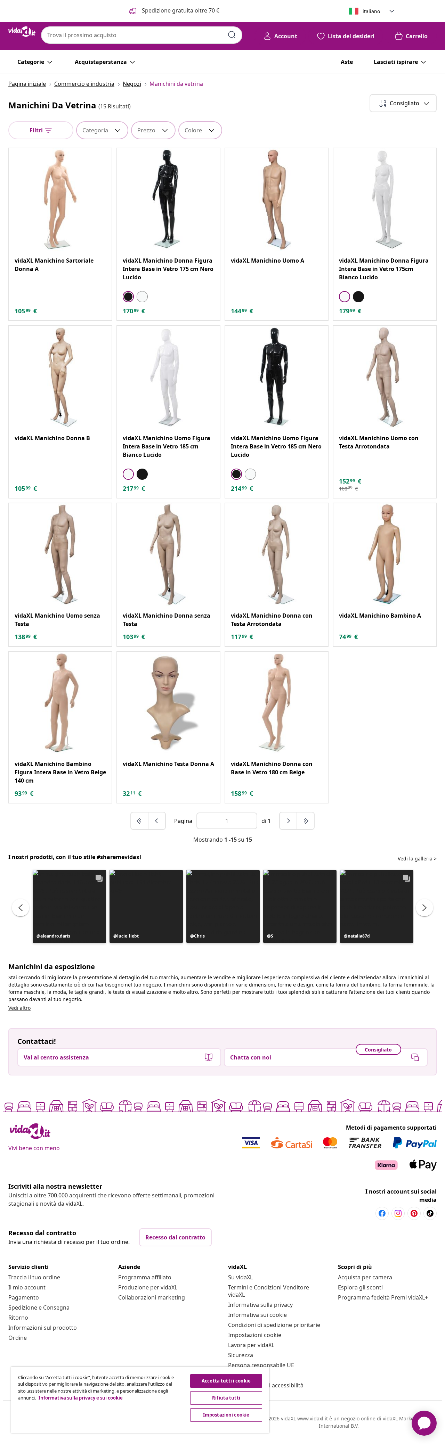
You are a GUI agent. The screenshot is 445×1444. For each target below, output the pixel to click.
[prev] (156, 820)
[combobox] (141, 35)
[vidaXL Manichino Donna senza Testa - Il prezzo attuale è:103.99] (168, 554)
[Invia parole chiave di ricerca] (231, 34)
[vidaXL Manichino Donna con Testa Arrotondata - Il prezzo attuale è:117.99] (276, 554)
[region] (140, 1400)
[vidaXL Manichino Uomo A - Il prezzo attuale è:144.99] (276, 199)
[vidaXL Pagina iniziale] (21, 31)
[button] (69, 906)
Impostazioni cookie (254, 1335)
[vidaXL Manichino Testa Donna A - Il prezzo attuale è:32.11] (168, 703)
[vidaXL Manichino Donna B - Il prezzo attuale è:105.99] (60, 377)
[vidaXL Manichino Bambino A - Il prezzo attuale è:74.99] (384, 554)
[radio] (128, 296)
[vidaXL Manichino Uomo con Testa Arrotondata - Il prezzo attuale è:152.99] (384, 377)
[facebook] (382, 1213)
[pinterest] (414, 1213)
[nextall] (305, 820)
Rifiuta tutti (226, 1398)
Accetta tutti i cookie (226, 1381)
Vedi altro (19, 1008)
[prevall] (139, 820)
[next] (288, 820)
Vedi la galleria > (417, 858)
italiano (371, 11)
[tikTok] (430, 1213)
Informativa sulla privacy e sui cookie (81, 1398)
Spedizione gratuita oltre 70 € (179, 10)
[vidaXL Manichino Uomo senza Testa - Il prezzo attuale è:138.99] (60, 554)
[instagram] (398, 1213)
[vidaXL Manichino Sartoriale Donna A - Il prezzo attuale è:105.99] (60, 199)
